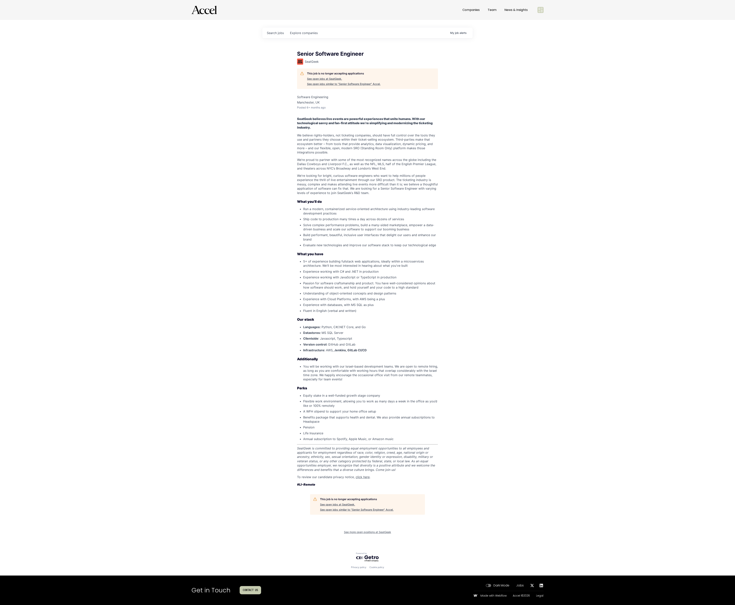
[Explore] (540, 10)
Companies (471, 10)
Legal (539, 596)
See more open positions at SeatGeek (367, 532)
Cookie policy (376, 567)
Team (492, 10)
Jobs (520, 585)
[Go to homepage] (204, 10)
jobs (275, 33)
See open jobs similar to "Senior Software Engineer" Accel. (344, 84)
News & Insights (516, 10)
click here (363, 477)
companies (304, 33)
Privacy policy (358, 567)
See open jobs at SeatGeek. (324, 78)
